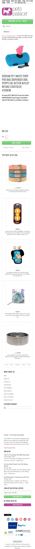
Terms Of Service (16, 544)
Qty (3, 136)
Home (3, 35)
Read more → (20, 460)
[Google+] (21, 520)
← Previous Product (7, 147)
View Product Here (9, 448)
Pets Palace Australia (19, 546)
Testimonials (7, 385)
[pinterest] (25, 520)
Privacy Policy (25, 544)
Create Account (8, 400)
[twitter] (12, 520)
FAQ (5, 375)
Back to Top (17, 541)
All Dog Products (11, 35)
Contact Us (7, 382)
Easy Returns (8, 391)
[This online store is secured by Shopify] (9, 535)
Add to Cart (16, 143)
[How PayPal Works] (17, 528)
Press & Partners (9, 397)
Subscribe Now (17, 497)
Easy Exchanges (9, 394)
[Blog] (29, 520)
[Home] (14, 14)
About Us (6, 378)
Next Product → (26, 147)
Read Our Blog (17, 505)
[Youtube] (16, 520)
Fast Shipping (8, 388)
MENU (6, 32)
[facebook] (8, 520)
